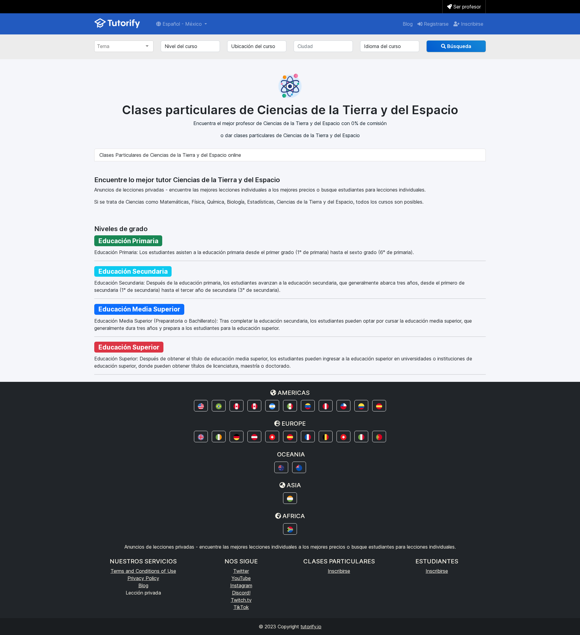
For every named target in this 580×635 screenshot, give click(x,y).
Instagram (241, 585)
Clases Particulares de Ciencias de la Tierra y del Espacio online (170, 155)
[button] (201, 405)
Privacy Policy (143, 578)
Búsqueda (458, 46)
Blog (408, 24)
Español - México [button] (182, 24)
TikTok (241, 607)
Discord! (241, 593)
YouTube (241, 578)
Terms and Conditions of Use (143, 571)
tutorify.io (311, 627)
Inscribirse (471, 24)
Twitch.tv (241, 600)
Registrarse (435, 24)
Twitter (241, 571)
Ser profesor (466, 7)
